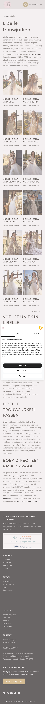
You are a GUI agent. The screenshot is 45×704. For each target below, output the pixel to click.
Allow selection (22, 371)
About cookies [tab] (22, 334)
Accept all (22, 365)
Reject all (22, 376)
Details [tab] (37, 334)
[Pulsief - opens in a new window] (40, 328)
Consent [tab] (8, 334)
